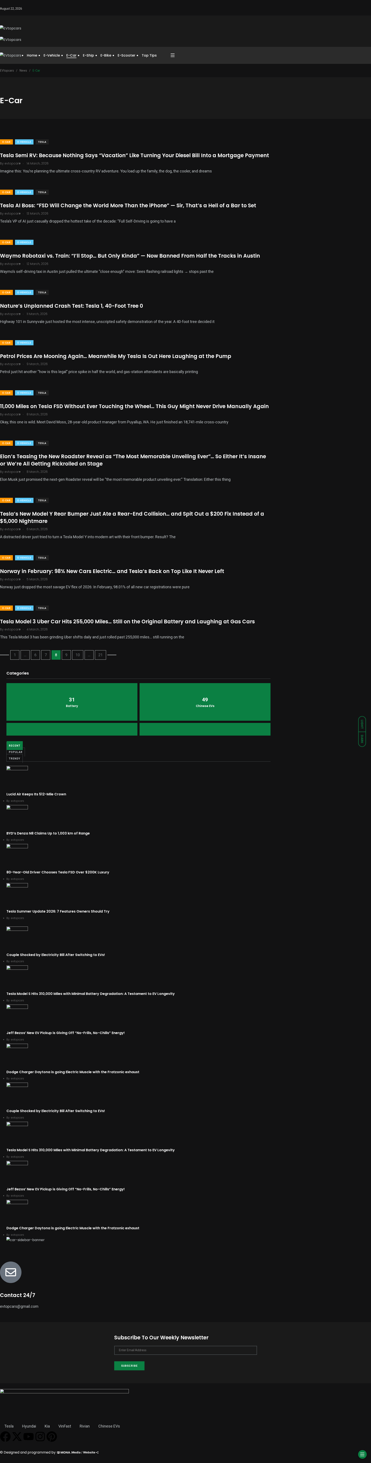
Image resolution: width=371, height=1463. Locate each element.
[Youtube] (28, 1436)
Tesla (42, 142)
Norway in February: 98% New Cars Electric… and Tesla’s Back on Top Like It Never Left (112, 571)
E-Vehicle (52, 55)
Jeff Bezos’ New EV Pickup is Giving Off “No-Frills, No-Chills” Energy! (65, 1032)
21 (100, 655)
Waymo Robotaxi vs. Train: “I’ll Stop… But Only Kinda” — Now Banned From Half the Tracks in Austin (130, 255)
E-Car (71, 55)
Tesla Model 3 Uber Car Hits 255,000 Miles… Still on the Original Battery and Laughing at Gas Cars (127, 621)
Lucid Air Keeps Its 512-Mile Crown (36, 794)
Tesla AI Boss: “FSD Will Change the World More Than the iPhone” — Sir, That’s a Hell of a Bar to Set (128, 205)
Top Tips (149, 55)
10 (78, 655)
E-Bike (105, 55)
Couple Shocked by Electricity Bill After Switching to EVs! (55, 954)
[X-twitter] (17, 1436)
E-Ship (88, 55)
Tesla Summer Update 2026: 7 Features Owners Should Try (57, 911)
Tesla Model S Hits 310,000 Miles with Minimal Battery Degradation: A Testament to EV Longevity (90, 993)
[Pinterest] (51, 1436)
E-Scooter (126, 55)
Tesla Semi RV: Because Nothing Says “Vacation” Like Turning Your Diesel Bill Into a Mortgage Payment (134, 155)
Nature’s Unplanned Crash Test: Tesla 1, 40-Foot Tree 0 (71, 305)
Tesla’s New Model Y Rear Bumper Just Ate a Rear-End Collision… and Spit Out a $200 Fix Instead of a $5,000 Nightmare (132, 517)
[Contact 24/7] (10, 1272)
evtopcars (17, 801)
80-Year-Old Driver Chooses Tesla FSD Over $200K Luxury (57, 872)
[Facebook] (5, 1436)
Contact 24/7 (17, 1295)
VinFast (64, 1426)
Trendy (14, 758)
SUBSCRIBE (129, 1365)
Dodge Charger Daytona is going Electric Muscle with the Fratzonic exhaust (72, 1072)
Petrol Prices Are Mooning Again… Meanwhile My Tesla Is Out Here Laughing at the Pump (115, 356)
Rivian (85, 1426)
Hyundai (29, 1426)
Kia (47, 1426)
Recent (14, 745)
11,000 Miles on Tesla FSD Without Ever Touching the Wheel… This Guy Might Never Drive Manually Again (134, 406)
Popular (16, 752)
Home (32, 55)
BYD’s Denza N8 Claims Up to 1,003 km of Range (48, 833)
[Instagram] (40, 1436)
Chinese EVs (109, 1426)
